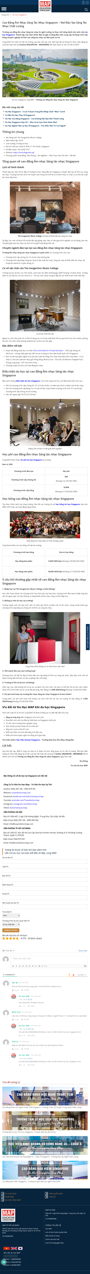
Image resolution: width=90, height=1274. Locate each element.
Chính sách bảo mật (52, 1239)
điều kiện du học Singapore (28, 381)
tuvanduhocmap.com (21, 792)
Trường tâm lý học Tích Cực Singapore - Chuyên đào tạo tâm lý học (29, 1132)
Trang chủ (5, 15)
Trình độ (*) (6, 912)
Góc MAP (48, 1229)
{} (42, 966)
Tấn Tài (30, 999)
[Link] (39, 966)
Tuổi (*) (5, 866)
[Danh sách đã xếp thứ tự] (26, 966)
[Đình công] (23, 966)
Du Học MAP (24, 996)
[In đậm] (13, 966)
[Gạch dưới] (19, 966)
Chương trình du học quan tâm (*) (16, 921)
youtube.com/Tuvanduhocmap (25, 800)
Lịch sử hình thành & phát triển (56, 1232)
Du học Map (10, 1193)
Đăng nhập (82, 951)
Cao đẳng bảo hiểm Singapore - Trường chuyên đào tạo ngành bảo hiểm (31, 1181)
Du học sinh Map (13, 1200)
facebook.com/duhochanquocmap (28, 796)
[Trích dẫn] (32, 966)
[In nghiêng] (16, 966)
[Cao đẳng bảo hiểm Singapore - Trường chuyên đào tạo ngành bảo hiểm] (45, 1179)
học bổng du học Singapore (68, 504)
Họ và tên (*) (7, 857)
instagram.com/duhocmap (25, 804)
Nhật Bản (9, 1197)
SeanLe (30, 1058)
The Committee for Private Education (48, 350)
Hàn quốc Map (56, 1193)
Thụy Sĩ (52, 1197)
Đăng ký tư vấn (11, 930)
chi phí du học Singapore (31, 460)
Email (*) (5, 894)
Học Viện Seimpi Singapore (28, 740)
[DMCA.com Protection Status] (11, 1256)
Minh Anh (31, 1029)
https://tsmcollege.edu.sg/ (23, 152)
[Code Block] (36, 966)
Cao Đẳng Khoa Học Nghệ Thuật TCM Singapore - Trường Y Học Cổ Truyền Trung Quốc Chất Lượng (41, 1107)
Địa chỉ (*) (6, 875)
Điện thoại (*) (7, 885)
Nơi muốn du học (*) (10, 903)
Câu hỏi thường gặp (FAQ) (54, 1243)
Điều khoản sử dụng (52, 1236)
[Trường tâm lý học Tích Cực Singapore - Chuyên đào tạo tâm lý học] (45, 1129)
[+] (45, 966)
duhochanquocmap (18, 807)
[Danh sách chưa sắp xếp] (29, 966)
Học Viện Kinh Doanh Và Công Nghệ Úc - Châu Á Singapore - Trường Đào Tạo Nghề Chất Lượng (40, 1156)
